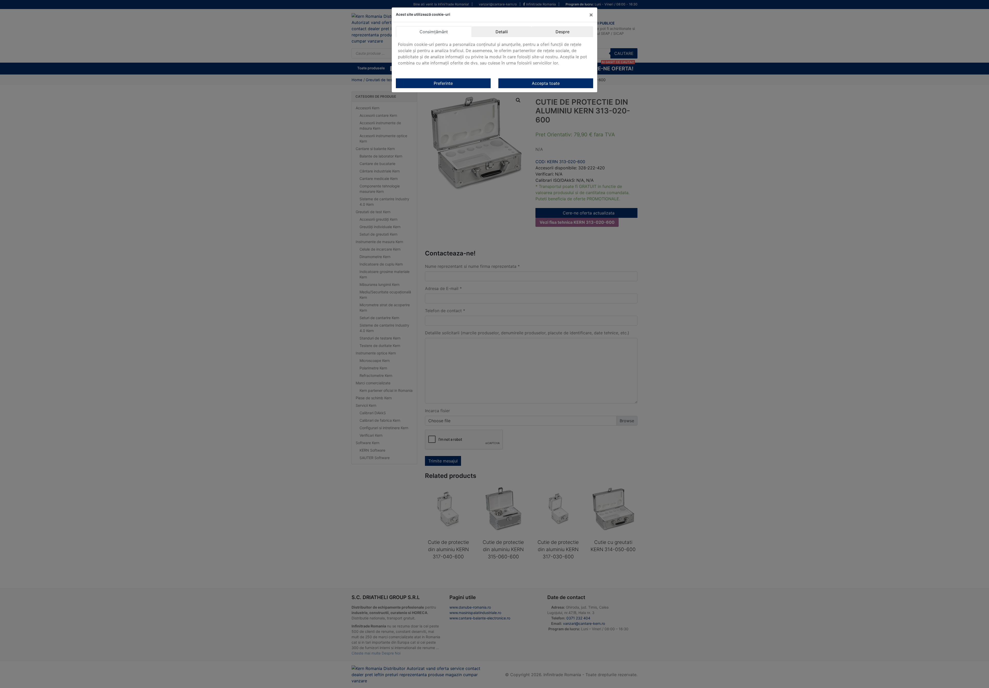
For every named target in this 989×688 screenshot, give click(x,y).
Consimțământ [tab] (434, 31)
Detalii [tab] (502, 31)
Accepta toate (546, 83)
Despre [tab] (562, 31)
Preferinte (443, 83)
